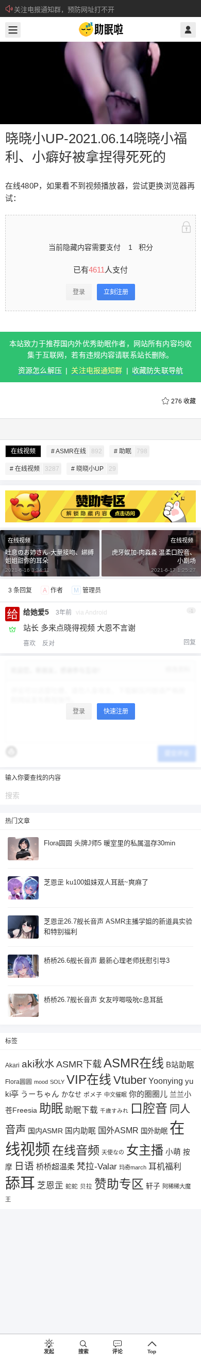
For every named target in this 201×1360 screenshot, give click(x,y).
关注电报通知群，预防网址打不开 (64, 9)
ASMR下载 (79, 1064)
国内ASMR (45, 1131)
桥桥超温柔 (55, 1166)
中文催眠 (115, 1095)
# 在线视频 (34, 468)
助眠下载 (81, 1110)
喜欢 (29, 643)
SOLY (57, 1082)
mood (41, 1082)
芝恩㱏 (50, 1186)
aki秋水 (38, 1064)
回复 (189, 642)
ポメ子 (92, 1094)
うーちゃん (40, 1094)
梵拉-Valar (97, 1166)
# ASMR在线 (76, 451)
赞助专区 (119, 1184)
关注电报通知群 (96, 370)
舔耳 (20, 1183)
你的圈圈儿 (148, 1094)
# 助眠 (130, 451)
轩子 (153, 1186)
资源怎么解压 (40, 370)
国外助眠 (154, 1131)
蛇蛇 (71, 1186)
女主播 (144, 1150)
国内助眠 (80, 1131)
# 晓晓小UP (93, 468)
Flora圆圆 (18, 1081)
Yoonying (165, 1081)
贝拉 (86, 1186)
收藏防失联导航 (157, 370)
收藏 (183, 401)
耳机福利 (164, 1166)
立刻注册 (116, 292)
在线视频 (23, 451)
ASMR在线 (134, 1063)
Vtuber (129, 1080)
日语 (24, 1166)
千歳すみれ (114, 1111)
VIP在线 (88, 1079)
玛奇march (132, 1167)
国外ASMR (118, 1130)
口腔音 (148, 1108)
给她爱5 (36, 612)
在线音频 (75, 1150)
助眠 (51, 1108)
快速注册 (116, 711)
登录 (79, 292)
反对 (48, 643)
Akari (12, 1065)
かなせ (71, 1094)
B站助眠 (180, 1065)
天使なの (113, 1152)
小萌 (173, 1152)
